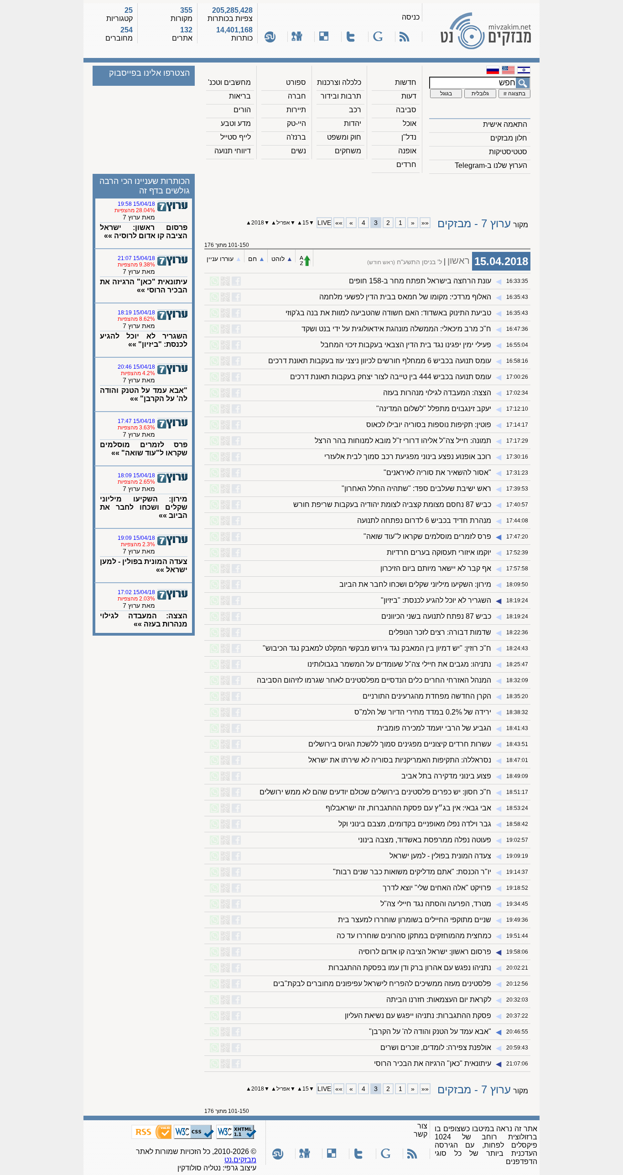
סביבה (406, 110)
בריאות (240, 96)
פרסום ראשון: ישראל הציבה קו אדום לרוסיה (424, 952)
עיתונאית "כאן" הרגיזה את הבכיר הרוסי (432, 1063)
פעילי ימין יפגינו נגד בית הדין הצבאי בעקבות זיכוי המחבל (406, 345)
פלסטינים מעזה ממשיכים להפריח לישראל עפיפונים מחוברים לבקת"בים (382, 983)
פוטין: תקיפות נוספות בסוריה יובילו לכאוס (428, 424)
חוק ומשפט (344, 137)
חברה (297, 96)
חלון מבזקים (508, 138)
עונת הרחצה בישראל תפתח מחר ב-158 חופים (420, 281)
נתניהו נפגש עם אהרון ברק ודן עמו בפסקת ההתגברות (409, 967)
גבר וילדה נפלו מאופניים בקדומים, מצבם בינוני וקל (414, 824)
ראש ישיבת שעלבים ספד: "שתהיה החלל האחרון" (416, 488)
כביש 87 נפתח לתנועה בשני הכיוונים (436, 616)
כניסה (411, 17)
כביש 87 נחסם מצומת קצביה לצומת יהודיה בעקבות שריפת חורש (392, 504)
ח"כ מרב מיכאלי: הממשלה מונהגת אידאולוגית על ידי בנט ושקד (396, 329)
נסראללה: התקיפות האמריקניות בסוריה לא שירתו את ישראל (399, 760)
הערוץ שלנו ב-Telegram (491, 165)
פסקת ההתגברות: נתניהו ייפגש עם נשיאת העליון (418, 1015)
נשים (298, 151)
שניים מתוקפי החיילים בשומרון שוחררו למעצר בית (414, 920)
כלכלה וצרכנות (339, 82)
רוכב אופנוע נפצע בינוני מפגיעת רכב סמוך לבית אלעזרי (407, 456)
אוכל (409, 123)
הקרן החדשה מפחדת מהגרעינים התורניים (427, 696)
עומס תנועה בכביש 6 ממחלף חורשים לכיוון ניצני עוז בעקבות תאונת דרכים (379, 361)
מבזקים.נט (240, 1160)
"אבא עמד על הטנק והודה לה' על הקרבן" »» (143, 394)
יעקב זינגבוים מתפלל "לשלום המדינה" (433, 409)
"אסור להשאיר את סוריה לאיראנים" (437, 472)
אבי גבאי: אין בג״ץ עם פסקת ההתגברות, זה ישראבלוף (408, 808)
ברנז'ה (296, 137)
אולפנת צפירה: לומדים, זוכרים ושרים (435, 1047)
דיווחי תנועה (232, 151)
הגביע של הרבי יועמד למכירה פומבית (434, 728)
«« (425, 222)
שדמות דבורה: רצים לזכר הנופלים (440, 632)
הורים (242, 110)
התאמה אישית (505, 124)
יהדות (352, 123)
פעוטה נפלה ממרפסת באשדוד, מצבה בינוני (424, 840)
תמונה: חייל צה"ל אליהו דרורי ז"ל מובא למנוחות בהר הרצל (403, 440)
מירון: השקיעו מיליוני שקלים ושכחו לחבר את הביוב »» (143, 507)
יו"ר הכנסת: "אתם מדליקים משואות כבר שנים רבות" (412, 872)
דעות (408, 96)
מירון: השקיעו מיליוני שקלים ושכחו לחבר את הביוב (415, 584)
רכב (355, 110)
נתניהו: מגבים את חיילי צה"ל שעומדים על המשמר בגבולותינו (399, 664)
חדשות (405, 82)
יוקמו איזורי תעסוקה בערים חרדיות (439, 552)
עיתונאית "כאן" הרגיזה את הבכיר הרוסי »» (143, 286)
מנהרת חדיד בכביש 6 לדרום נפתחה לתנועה (424, 520)
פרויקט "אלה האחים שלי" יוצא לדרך (437, 888)
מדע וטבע (236, 123)
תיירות (296, 110)
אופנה (407, 151)
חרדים (406, 164)
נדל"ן (408, 137)
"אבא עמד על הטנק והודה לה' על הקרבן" (430, 1031)
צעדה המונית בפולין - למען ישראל (440, 856)
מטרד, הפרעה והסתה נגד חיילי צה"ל (435, 904)
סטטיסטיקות (508, 152)
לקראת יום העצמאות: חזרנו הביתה (438, 999)
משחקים (348, 151)
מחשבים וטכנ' (229, 82)
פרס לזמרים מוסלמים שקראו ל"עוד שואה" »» (143, 449)
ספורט (296, 82)
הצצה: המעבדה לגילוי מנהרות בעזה (437, 393)
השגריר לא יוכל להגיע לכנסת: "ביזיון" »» (143, 340)
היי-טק (296, 123)
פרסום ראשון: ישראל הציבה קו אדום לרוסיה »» (143, 232)
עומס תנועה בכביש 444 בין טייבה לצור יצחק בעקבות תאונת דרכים (390, 377)
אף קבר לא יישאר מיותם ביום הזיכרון (435, 568)
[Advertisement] (367, 192)
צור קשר (420, 1130)
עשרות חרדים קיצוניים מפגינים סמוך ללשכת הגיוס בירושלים (399, 744)
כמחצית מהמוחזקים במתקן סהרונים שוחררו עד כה (414, 936)
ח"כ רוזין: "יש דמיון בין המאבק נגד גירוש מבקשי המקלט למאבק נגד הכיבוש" (377, 648)
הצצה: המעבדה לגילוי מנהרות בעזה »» (143, 620)
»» (339, 222)
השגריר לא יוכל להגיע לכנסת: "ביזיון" (436, 600)
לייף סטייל (235, 137)
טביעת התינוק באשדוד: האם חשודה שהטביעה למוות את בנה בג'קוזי (388, 313)
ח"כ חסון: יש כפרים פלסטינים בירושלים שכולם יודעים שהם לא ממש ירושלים (375, 792)
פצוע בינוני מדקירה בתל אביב (446, 776)
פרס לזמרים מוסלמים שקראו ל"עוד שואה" (427, 536)
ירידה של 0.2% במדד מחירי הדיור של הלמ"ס (422, 712)
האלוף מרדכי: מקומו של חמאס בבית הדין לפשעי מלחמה (405, 297)
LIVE (324, 222)
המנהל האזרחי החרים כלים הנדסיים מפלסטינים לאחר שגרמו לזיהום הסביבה (374, 680)
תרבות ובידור (341, 96)
